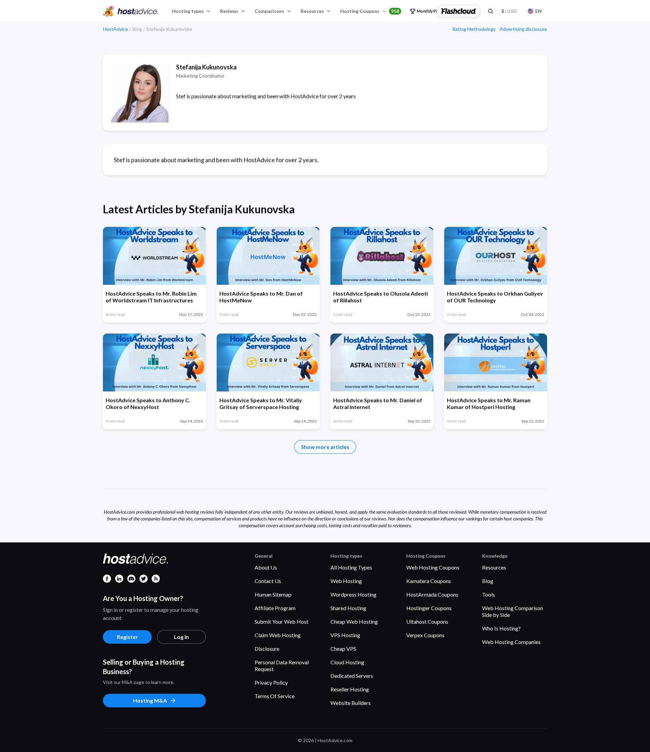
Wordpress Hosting (353, 594)
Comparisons (269, 11)
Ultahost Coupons (427, 621)
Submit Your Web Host (281, 621)
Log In (181, 636)
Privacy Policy (271, 682)
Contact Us (268, 581)
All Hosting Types (351, 567)
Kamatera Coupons (428, 581)
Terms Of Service (275, 696)
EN (538, 11)
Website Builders (350, 703)
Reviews (229, 11)
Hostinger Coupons (429, 608)
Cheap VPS (343, 648)
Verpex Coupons (425, 635)
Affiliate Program (275, 608)
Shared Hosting (348, 608)
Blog (487, 581)
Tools (488, 594)
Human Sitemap (273, 594)
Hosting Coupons (369, 11)
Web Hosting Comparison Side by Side (512, 611)
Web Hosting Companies (511, 642)
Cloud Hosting (347, 662)
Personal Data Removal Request (282, 665)
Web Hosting (346, 581)
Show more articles (325, 447)
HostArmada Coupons (432, 594)
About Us (266, 567)
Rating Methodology (474, 29)
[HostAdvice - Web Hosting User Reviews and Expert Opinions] (130, 11)
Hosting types (188, 11)
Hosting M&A (150, 700)
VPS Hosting (345, 635)
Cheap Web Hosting (354, 621)
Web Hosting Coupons (432, 567)
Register (127, 636)
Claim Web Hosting (278, 635)
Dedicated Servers (351, 675)
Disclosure (267, 648)
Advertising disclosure (523, 29)
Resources (312, 11)
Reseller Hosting (349, 689)
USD (509, 11)
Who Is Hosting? (501, 628)
